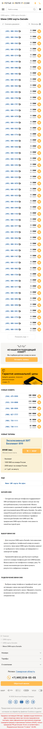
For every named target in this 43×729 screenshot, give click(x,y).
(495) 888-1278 (11, 49)
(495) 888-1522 (11, 128)
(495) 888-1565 (11, 43)
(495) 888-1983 (11, 74)
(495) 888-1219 (11, 55)
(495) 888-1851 (11, 311)
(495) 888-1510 (11, 202)
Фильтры (35, 24)
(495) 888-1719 (11, 110)
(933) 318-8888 (11, 402)
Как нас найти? (35, 3)
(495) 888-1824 (11, 31)
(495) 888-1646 (11, 147)
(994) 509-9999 (11, 408)
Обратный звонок (21, 683)
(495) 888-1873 (11, 80)
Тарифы (4, 659)
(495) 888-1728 (11, 275)
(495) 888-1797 (11, 104)
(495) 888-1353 (11, 329)
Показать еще (20, 337)
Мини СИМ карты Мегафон (15, 483)
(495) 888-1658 (11, 141)
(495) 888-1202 (11, 293)
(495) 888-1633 (11, 195)
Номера (4, 653)
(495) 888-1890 (11, 305)
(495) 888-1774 (11, 135)
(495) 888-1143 (11, 220)
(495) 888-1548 (11, 153)
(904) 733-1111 (11, 421)
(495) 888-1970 (11, 232)
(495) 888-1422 (11, 250)
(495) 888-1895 (11, 299)
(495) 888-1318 (11, 159)
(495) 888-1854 (11, 238)
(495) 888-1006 (11, 68)
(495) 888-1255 (11, 165)
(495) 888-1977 (11, 226)
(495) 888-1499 (11, 208)
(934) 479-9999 (11, 396)
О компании (6, 664)
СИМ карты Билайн (18, 15)
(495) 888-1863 (11, 268)
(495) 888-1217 (11, 287)
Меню (3, 9)
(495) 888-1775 (11, 317)
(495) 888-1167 (11, 256)
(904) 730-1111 (11, 427)
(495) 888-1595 (11, 281)
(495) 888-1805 (11, 92)
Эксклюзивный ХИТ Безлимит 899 (18, 442)
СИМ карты (5, 15)
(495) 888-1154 (11, 214)
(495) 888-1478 (11, 116)
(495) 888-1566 (11, 37)
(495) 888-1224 (11, 171)
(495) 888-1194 (11, 122)
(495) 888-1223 (11, 177)
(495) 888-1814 (11, 244)
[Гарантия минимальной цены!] (21, 376)
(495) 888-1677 (11, 189)
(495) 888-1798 (11, 98)
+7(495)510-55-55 (39, 3)
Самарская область (25, 671)
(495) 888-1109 (11, 62)
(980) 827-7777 (11, 414)
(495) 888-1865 (11, 86)
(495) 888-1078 (11, 183)
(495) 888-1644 (11, 323)
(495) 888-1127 (11, 262)
